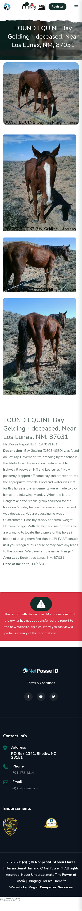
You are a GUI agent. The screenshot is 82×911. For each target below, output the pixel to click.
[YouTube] (41, 696)
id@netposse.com (25, 788)
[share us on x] (53, 696)
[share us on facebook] (28, 696)
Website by (41, 887)
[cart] (24, 6)
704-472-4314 (23, 773)
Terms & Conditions (41, 683)
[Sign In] (41, 6)
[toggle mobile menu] (76, 6)
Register (57, 7)
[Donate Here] (32, 6)
